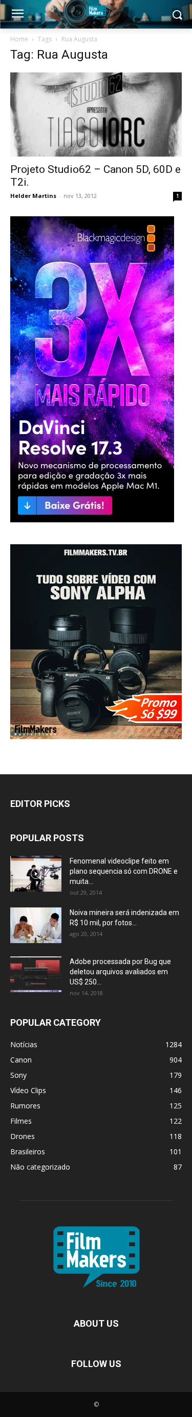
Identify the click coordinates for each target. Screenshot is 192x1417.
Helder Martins (33, 195)
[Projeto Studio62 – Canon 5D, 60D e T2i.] (96, 114)
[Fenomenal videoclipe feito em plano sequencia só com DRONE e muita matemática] (35, 874)
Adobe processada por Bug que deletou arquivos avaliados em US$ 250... (120, 971)
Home (19, 39)
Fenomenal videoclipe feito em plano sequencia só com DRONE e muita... (124, 871)
